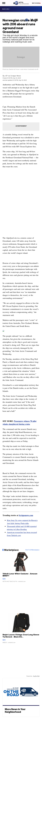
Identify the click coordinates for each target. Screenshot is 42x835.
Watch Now (36, 3)
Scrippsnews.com (26, 515)
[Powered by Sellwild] (36, 676)
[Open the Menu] (4, 3)
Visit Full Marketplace (32, 550)
